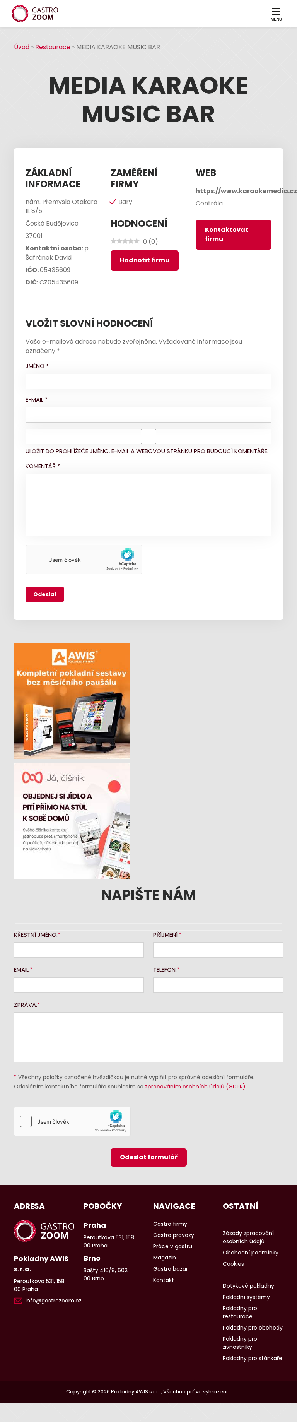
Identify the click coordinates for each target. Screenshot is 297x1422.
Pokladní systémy (246, 1297)
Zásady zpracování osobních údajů (248, 1237)
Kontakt (163, 1280)
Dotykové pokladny (248, 1286)
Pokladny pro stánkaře (252, 1358)
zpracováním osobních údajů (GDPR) (195, 1086)
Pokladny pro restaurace (240, 1312)
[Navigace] (276, 13)
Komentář (43, 466)
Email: (22, 969)
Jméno (37, 366)
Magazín (164, 1257)
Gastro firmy (170, 1224)
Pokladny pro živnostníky (240, 1343)
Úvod (21, 47)
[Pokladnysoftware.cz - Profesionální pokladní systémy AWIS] (148, 701)
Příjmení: (166, 935)
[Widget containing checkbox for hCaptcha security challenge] (84, 559)
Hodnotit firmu (144, 260)
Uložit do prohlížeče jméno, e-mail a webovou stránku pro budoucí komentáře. (147, 451)
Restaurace (52, 47)
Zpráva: (25, 1005)
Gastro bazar (170, 1269)
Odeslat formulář (149, 1157)
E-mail (37, 399)
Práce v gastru (172, 1246)
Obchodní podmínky (250, 1252)
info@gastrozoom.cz (54, 1300)
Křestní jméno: (36, 935)
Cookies (233, 1264)
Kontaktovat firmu (226, 234)
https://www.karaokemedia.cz (246, 191)
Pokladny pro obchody (253, 1327)
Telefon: (165, 969)
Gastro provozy (173, 1235)
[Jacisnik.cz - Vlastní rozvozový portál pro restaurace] (148, 821)
